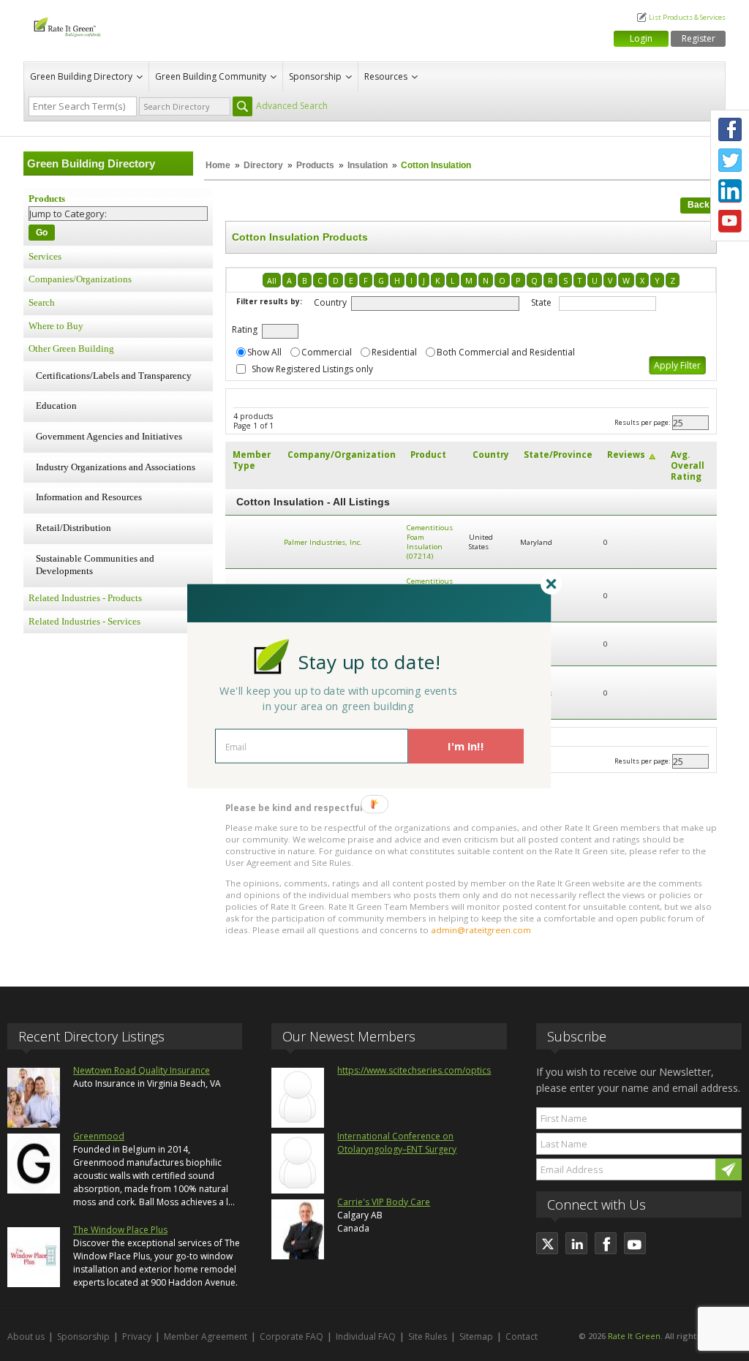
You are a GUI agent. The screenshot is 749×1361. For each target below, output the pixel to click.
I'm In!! (465, 746)
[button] (369, 661)
